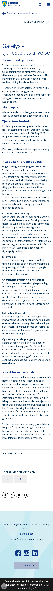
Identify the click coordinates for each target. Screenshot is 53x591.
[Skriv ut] (5, 495)
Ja (8, 478)
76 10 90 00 (10, 524)
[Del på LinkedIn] (18, 495)
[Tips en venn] (25, 495)
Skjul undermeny (33, 21)
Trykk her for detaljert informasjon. (23, 584)
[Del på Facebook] (12, 495)
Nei (20, 478)
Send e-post (26, 533)
